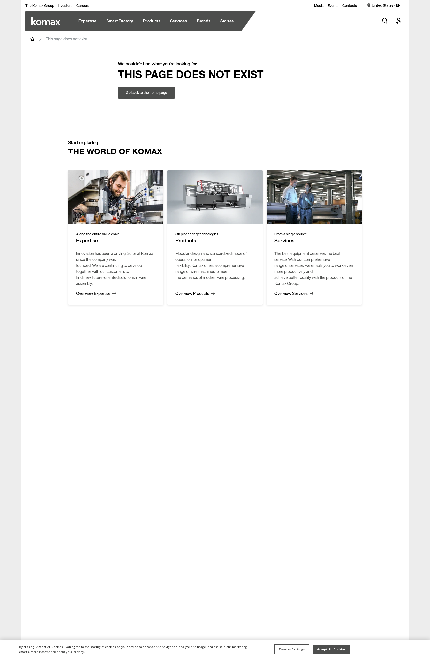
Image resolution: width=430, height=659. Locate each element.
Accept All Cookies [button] (331, 649)
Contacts (349, 5)
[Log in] (399, 21)
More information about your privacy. (58, 652)
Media (319, 5)
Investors (65, 5)
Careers (82, 5)
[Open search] (385, 21)
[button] (292, 649)
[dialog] (215, 649)
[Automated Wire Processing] (45, 21)
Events (333, 5)
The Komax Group (39, 5)
